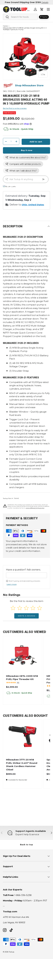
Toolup (11, 952)
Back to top (26, 844)
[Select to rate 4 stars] (33, 608)
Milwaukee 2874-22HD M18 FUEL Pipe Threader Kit (22, 678)
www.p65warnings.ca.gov (35, 508)
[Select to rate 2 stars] (20, 608)
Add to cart (36, 141)
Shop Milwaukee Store (29, 85)
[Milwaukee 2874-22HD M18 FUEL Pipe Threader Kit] (22, 655)
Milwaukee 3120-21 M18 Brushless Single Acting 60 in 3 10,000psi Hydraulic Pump (24, 29)
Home (5, 26)
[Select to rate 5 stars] (40, 608)
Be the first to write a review (15, 108)
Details (44, 2)
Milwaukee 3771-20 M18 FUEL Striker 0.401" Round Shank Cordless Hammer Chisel (21, 764)
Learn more (11, 584)
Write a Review (26, 616)
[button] (42, 9)
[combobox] (20, 17)
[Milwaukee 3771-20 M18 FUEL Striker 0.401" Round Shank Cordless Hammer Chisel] (22, 739)
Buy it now (26, 150)
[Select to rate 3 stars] (26, 608)
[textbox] (26, 575)
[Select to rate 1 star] (13, 608)
